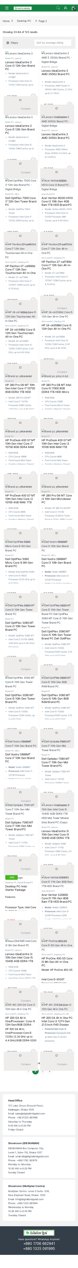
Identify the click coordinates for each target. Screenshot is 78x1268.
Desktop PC (24, 20)
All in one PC (11, 262)
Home (6, 20)
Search (58, 8)
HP (67, 1014)
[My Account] (66, 8)
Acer (43, 194)
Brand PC (9, 58)
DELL (17, 194)
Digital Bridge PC (25, 882)
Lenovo (18, 58)
